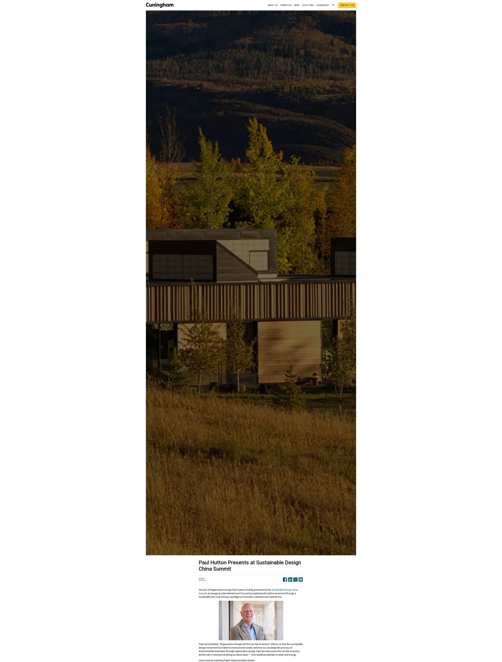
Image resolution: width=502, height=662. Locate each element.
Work (296, 5)
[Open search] (333, 5)
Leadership (322, 5)
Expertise (286, 5)
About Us (273, 5)
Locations (308, 5)
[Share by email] (301, 579)
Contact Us (347, 5)
